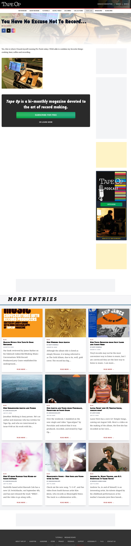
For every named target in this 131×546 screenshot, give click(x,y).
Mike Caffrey (7, 26)
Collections (78, 10)
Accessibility (92, 541)
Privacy (61, 541)
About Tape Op (21, 541)
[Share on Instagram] (13, 31)
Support (81, 541)
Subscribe (109, 10)
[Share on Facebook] (4, 31)
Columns (67, 10)
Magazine (98, 10)
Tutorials (46, 10)
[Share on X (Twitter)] (9, 31)
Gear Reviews (34, 10)
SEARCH (126, 4)
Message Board (70, 537)
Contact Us (111, 541)
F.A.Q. (102, 541)
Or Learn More (46, 122)
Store (53, 541)
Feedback (71, 541)
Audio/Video (57, 10)
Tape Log (89, 10)
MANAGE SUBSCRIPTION (105, 4)
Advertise (32, 541)
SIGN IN (118, 4)
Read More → (22, 369)
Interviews (23, 10)
